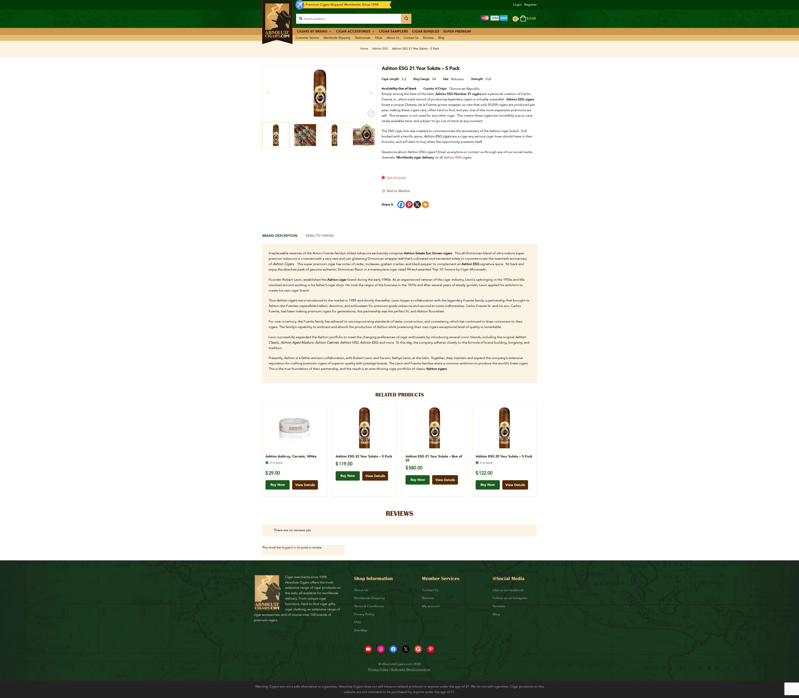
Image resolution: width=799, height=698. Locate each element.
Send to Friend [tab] (320, 235)
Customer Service (307, 38)
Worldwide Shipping (337, 38)
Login (517, 4)
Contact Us (411, 38)
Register (530, 4)
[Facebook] (401, 204)
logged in (289, 547)
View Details (305, 485)
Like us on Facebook (508, 590)
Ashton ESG (380, 49)
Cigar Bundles (425, 31)
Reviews (428, 38)
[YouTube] (368, 649)
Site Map (360, 630)
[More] (425, 204)
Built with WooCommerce (410, 669)
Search (406, 18)
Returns (428, 598)
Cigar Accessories (353, 31)
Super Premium (457, 31)
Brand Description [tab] (279, 235)
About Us (393, 38)
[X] (417, 204)
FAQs (378, 38)
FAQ (357, 622)
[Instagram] (381, 649)
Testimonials (362, 38)
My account (431, 606)
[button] (396, 191)
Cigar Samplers (393, 31)
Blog (441, 38)
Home (364, 49)
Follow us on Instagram (510, 598)
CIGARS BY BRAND (312, 31)
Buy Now (277, 484)
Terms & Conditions (369, 606)
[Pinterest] (409, 204)
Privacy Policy (364, 614)
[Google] (418, 649)
